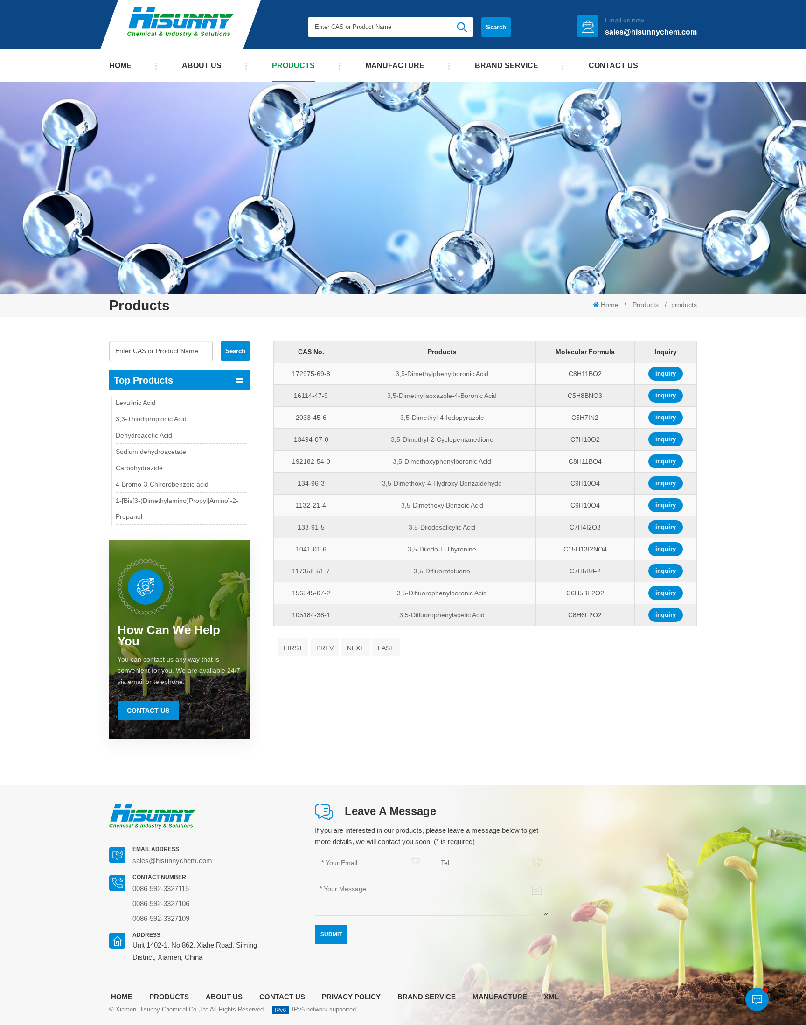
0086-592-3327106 (160, 903)
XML (551, 997)
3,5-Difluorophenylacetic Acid (442, 615)
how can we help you (169, 635)
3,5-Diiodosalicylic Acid (442, 527)
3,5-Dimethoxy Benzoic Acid (442, 505)
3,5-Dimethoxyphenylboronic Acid (442, 461)
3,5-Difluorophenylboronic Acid (442, 593)
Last (386, 648)
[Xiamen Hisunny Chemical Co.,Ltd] (180, 24)
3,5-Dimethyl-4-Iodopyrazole (442, 417)
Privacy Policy (351, 997)
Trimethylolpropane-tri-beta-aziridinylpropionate (157, 523)
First (293, 648)
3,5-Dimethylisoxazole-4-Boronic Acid (442, 395)
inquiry (665, 373)
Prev (325, 648)
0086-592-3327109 (160, 918)
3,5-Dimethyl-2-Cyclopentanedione (442, 439)
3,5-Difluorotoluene (442, 571)
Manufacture (394, 66)
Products (293, 66)
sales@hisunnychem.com (651, 32)
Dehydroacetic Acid (144, 417)
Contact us (613, 66)
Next (355, 648)
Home (120, 66)
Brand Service (506, 66)
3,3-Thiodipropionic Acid (151, 401)
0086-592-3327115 (160, 889)
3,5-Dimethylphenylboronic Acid (442, 373)
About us (202, 66)
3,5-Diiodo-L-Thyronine (442, 549)
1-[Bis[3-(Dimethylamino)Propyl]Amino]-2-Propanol (177, 490)
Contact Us (148, 710)
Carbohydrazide (139, 450)
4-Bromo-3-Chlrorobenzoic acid (162, 466)
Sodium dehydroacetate (151, 434)
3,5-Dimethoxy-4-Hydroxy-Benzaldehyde (442, 483)
